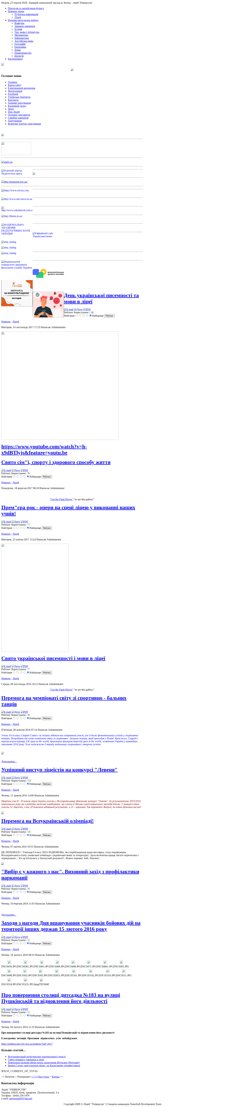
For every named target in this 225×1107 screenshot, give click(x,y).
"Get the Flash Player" (61, 499)
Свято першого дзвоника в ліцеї (26, 1059)
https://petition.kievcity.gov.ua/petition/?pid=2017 (27, 1043)
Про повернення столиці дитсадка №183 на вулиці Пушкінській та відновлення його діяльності (60, 998)
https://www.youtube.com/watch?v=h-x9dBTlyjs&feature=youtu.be (44, 449)
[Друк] (78, 309)
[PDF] (87, 309)
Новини (6, 321)
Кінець (56, 1076)
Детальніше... (9, 761)
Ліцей (16, 321)
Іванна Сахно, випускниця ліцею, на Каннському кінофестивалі (44, 1065)
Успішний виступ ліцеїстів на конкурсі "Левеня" (59, 770)
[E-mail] (68, 309)
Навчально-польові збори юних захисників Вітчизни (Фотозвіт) (44, 1062)
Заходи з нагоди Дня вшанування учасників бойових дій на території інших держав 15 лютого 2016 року (71, 926)
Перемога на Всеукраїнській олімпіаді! (47, 821)
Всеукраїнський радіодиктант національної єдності (37, 1056)
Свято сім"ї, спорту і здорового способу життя (56, 462)
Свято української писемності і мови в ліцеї (53, 658)
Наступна (43, 1076)
